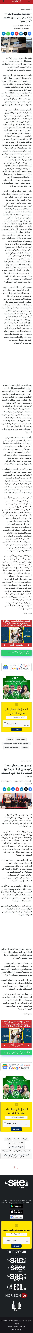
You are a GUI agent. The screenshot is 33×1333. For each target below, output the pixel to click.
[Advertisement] (16, 364)
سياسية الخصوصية (13, 1327)
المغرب (10, 739)
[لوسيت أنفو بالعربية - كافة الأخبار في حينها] (16, 1)
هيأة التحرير (22, 1327)
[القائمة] (29, 2)
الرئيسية (28, 9)
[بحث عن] (4, 2)
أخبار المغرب (20, 739)
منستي (24, 747)
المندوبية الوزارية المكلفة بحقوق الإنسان (16, 743)
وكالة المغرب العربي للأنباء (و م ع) (21, 26)
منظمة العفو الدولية (11, 747)
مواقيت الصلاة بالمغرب (16, 1330)
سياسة (23, 9)
